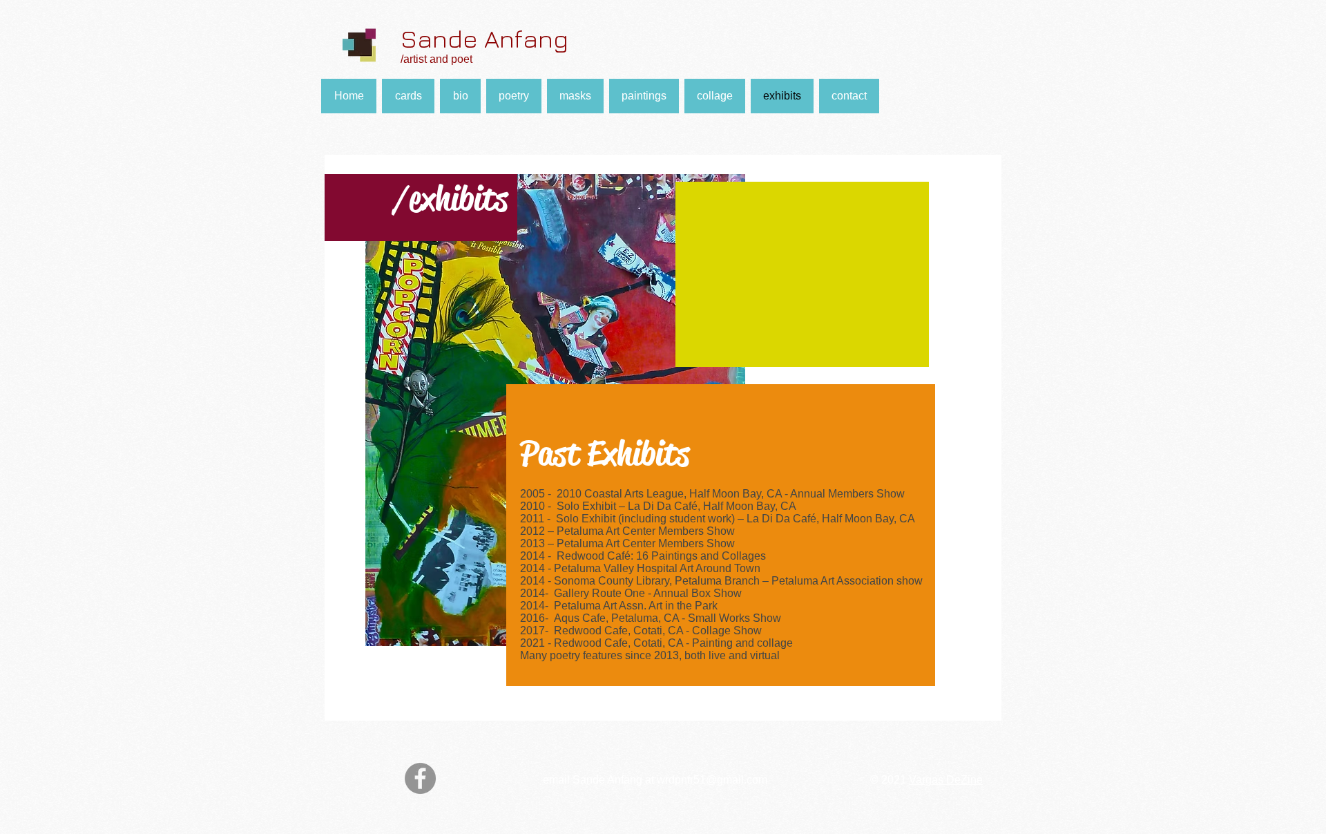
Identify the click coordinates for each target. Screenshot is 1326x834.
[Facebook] (420, 778)
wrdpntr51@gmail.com (712, 780)
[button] (644, 96)
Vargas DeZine (946, 780)
